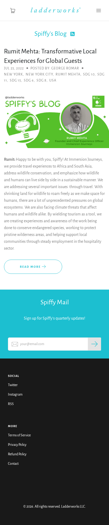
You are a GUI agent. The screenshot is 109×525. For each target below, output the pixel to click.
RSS (11, 404)
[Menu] (98, 10)
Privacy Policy (17, 445)
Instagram (15, 394)
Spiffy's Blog (51, 33)
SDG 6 (29, 80)
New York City (39, 74)
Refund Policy (17, 454)
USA (52, 80)
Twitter (13, 385)
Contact (13, 464)
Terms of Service (19, 435)
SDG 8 (42, 80)
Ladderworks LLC (73, 506)
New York (13, 74)
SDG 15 (15, 80)
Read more (31, 266)
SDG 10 (89, 74)
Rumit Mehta (68, 74)
